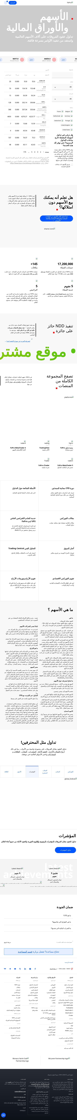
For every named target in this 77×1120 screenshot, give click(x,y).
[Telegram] (10, 969)
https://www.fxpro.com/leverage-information (25, 163)
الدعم (9, 1082)
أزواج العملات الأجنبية (56, 751)
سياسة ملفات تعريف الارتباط (41, 1086)
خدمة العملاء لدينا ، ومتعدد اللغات (56, 294)
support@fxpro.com (20, 1091)
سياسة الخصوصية (35, 1084)
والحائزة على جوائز (15, 382)
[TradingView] (5, 969)
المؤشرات (32, 751)
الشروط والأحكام (45, 1084)
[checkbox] (62, 165)
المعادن (24, 751)
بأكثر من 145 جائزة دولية (30, 274)
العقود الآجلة (42, 751)
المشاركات (51, 754)
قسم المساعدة (25, 951)
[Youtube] (15, 969)
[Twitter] (20, 969)
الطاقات (16, 751)
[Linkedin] (25, 969)
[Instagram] (30, 969)
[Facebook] (35, 969)
